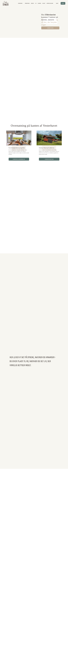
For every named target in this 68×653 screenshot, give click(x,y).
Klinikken (39, 3)
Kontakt (63, 3)
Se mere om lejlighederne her (19, 159)
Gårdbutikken (27, 3)
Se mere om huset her (49, 159)
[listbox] (56, 3)
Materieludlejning (50, 3)
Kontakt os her (50, 28)
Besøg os (32, 3)
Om (35, 3)
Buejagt (43, 3)
